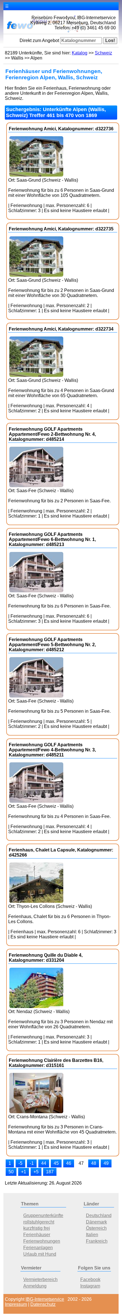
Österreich (96, 1228)
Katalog (79, 52)
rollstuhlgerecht (38, 1222)
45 (56, 1163)
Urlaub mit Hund (39, 1254)
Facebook (90, 1279)
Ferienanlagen (38, 1247)
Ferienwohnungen (41, 1241)
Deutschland (99, 1215)
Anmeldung (35, 1286)
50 (11, 1171)
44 (43, 1163)
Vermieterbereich (40, 1279)
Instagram (90, 1286)
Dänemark (96, 1222)
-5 (20, 1163)
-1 (32, 1163)
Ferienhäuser (36, 1234)
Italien (92, 1234)
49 (106, 1163)
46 (68, 1163)
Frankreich (97, 1241)
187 (50, 1171)
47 (81, 1163)
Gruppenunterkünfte (43, 1215)
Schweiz (103, 52)
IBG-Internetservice (45, 1299)
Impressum (16, 1304)
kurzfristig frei (36, 1228)
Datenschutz (43, 1304)
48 (93, 1163)
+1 (23, 1171)
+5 (36, 1171)
